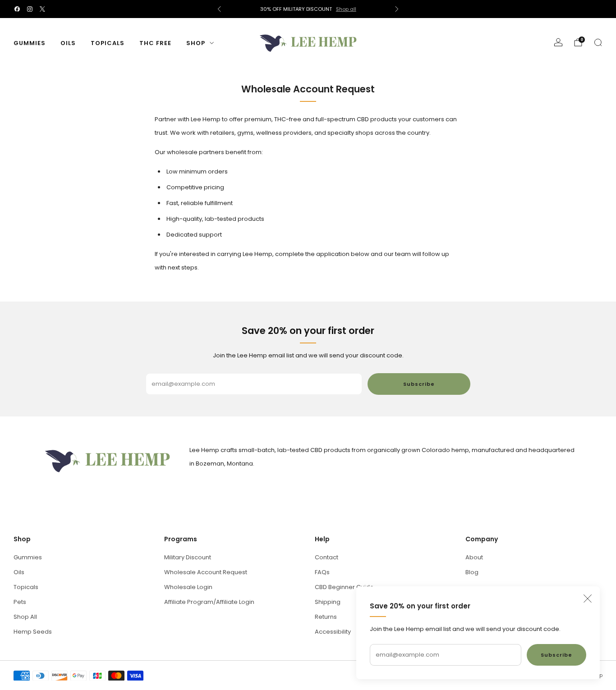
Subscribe (556, 654)
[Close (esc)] (587, 598)
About (474, 557)
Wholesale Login (188, 587)
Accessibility (333, 631)
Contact (326, 557)
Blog (471, 572)
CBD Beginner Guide (344, 587)
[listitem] (308, 9)
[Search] (597, 42)
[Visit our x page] (42, 9)
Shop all (346, 9)
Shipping (327, 602)
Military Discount (187, 557)
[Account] (558, 42)
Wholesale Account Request (205, 572)
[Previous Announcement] (219, 9)
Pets (20, 602)
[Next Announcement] (397, 9)
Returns (326, 616)
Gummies (30, 43)
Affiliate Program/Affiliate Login (209, 602)
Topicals (107, 43)
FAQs (322, 572)
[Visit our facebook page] (17, 9)
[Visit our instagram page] (29, 9)
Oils (68, 43)
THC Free (155, 43)
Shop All (25, 616)
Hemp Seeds (33, 631)
